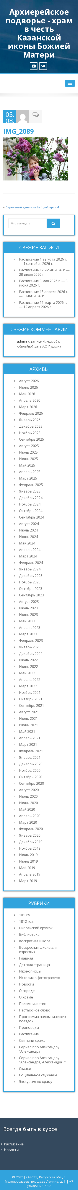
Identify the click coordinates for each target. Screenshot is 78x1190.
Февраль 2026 (31, 413)
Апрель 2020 (29, 816)
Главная (26, 958)
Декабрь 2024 (30, 498)
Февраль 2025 (31, 485)
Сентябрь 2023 (31, 595)
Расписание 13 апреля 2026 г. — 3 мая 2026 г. (43, 294)
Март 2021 (28, 744)
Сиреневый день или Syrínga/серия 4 (32, 207)
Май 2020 (27, 809)
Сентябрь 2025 (31, 439)
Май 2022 (27, 673)
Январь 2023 (30, 647)
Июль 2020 (28, 796)
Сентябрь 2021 (31, 705)
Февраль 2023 (31, 640)
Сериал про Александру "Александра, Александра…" (42, 1060)
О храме (26, 997)
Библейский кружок (36, 928)
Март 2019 (28, 881)
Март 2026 (28, 407)
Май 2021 (27, 731)
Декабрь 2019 (30, 842)
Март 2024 (28, 556)
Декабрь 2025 (30, 426)
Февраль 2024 (31, 562)
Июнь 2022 (28, 666)
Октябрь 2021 (30, 699)
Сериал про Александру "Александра (39, 1049)
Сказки (25, 1068)
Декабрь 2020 (30, 764)
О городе (27, 991)
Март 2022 (28, 686)
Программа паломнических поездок (42, 1018)
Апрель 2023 (29, 627)
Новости (26, 984)
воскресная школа (34, 941)
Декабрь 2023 (30, 575)
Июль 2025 (28, 452)
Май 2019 (27, 868)
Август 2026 (29, 381)
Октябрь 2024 (30, 511)
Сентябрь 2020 (31, 783)
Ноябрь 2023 (30, 582)
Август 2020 (29, 790)
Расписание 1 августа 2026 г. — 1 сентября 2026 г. (43, 261)
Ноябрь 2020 (30, 770)
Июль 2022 (28, 660)
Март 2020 (28, 822)
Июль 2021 (28, 718)
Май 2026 (27, 394)
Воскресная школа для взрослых (38, 949)
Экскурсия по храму (35, 1081)
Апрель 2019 (29, 874)
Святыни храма (32, 1040)
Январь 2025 (30, 491)
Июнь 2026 (28, 387)
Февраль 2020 (31, 829)
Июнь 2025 (28, 459)
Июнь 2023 (28, 614)
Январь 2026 (30, 420)
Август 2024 (29, 524)
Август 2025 (29, 446)
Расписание (29, 1034)
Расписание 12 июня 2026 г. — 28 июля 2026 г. (44, 272)
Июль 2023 (28, 608)
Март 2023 (28, 634)
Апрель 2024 (29, 549)
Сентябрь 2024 (31, 517)
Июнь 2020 (28, 803)
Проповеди (29, 1027)
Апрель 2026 (29, 400)
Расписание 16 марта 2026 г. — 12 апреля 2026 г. (43, 304)
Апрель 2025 (29, 472)
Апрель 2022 (29, 679)
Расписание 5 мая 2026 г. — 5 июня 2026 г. (43, 283)
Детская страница (34, 965)
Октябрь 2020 (30, 777)
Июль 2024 (28, 530)
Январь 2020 (30, 835)
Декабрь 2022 (30, 653)
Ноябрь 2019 (30, 848)
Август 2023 (29, 601)
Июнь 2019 (28, 861)
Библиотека (29, 934)
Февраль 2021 (31, 751)
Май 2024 (27, 543)
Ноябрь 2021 (30, 692)
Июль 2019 (28, 855)
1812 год (26, 921)
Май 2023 (27, 621)
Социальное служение (38, 1075)
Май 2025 (27, 465)
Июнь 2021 (28, 725)
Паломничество (32, 1004)
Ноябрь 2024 (30, 504)
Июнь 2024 (28, 537)
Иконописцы (30, 971)
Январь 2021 (30, 757)
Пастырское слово (34, 1010)
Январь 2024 (30, 569)
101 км (24, 915)
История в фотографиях (39, 978)
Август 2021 (29, 712)
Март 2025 (28, 478)
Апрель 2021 (29, 738)
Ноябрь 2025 (30, 433)
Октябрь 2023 (30, 588)
